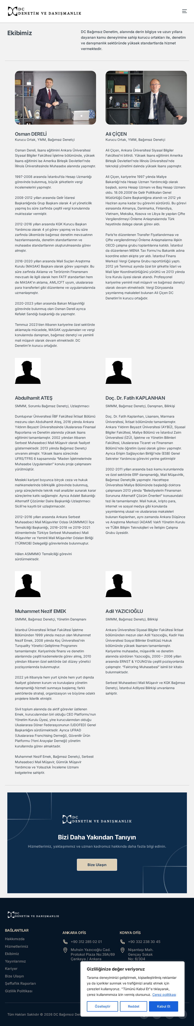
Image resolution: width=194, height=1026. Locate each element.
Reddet (133, 1006)
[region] (132, 989)
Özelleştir (102, 1006)
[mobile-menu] (179, 11)
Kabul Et (163, 1006)
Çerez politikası (164, 994)
